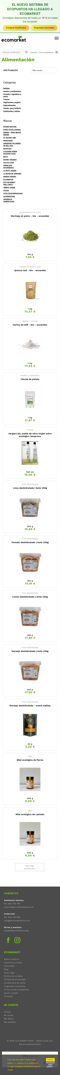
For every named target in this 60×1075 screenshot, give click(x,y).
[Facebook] (8, 940)
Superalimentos (9, 105)
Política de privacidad (14, 979)
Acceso (7, 1012)
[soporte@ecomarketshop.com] (14, 43)
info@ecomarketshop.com (17, 921)
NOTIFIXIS (7, 149)
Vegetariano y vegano (12, 102)
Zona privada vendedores (16, 990)
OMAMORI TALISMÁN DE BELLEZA (12, 144)
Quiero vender (11, 993)
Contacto (8, 996)
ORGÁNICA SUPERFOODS (8, 200)
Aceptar (50, 1060)
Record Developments (30, 1044)
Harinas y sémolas (30, 321)
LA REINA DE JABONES (12, 174)
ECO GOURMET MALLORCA (9, 183)
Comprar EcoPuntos (16, 27)
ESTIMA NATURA (9, 127)
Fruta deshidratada (30, 484)
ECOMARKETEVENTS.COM (16, 931)
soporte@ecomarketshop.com (19, 907)
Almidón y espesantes (30, 375)
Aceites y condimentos (12, 91)
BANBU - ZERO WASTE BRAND (12, 133)
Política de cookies (13, 976)
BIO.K (5, 157)
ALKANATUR (8, 180)
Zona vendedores (46, 52)
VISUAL (6, 191)
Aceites (30, 430)
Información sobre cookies (50, 1064)
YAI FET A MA (8, 163)
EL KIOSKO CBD (9, 138)
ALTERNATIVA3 (9, 196)
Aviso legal (9, 973)
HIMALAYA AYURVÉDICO (8, 166)
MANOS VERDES (9, 177)
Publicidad (9, 966)
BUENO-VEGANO (10, 160)
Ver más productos (29, 867)
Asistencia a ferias (13, 963)
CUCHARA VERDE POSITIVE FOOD (10, 153)
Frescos (6, 99)
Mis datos (9, 1019)
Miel (30, 756)
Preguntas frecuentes (14, 986)
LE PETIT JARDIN (9, 171)
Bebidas (6, 88)
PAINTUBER (8, 141)
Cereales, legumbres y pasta (12, 95)
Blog (6, 969)
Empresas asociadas (44, 27)
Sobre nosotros (11, 959)
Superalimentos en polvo (30, 212)
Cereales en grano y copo (30, 267)
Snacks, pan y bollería (12, 108)
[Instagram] (17, 940)
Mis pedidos (10, 1022)
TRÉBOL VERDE (9, 188)
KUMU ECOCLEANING (12, 130)
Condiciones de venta (14, 983)
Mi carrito (9, 1015)
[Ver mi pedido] (56, 52)
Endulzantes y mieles (11, 111)
